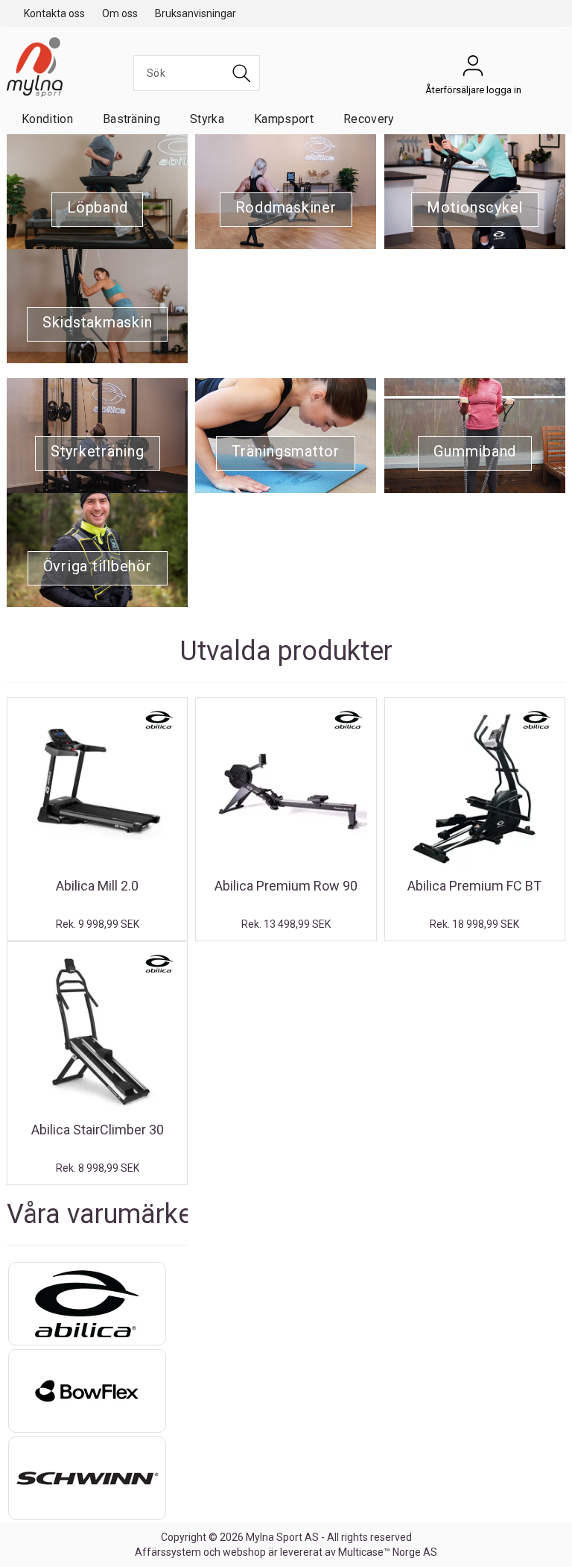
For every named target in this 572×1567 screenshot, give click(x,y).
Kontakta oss (54, 13)
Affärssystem (168, 1552)
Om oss (120, 13)
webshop (244, 1552)
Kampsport (284, 119)
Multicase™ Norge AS (387, 1552)
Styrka (207, 119)
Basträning (131, 119)
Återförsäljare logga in (473, 69)
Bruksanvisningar (195, 13)
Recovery (369, 119)
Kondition (47, 119)
